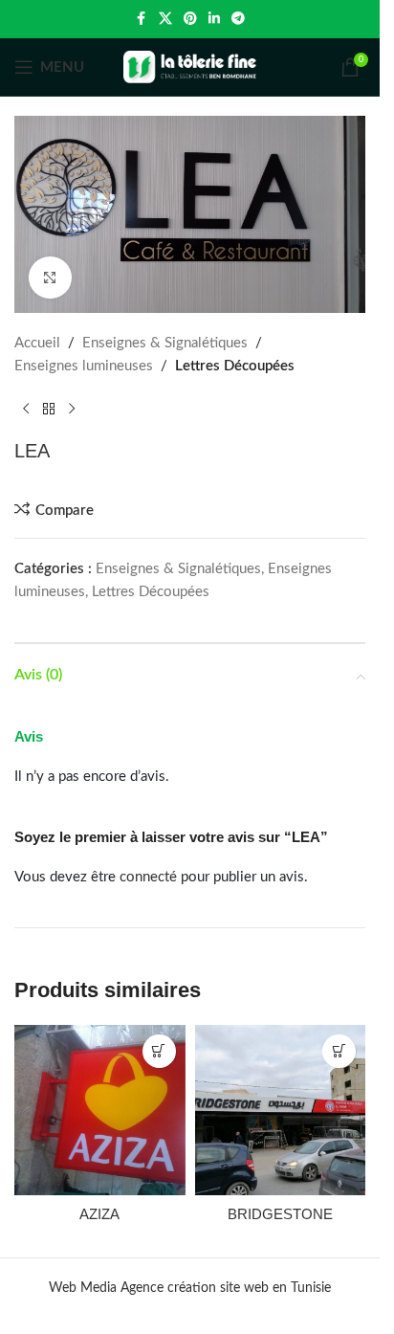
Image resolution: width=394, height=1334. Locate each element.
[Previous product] (25, 408)
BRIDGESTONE (280, 1214)
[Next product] (71, 408)
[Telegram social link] (238, 19)
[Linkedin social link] (214, 19)
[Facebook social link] (141, 19)
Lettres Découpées (235, 366)
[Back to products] (48, 408)
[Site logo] (190, 66)
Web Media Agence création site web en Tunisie (190, 1288)
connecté (148, 877)
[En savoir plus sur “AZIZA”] (159, 1051)
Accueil (37, 343)
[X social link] (165, 19)
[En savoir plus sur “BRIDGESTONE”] (339, 1051)
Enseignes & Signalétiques (165, 343)
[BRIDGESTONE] (280, 1110)
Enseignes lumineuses (83, 366)
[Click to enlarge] (50, 278)
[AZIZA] (100, 1110)
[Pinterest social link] (190, 19)
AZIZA (99, 1214)
